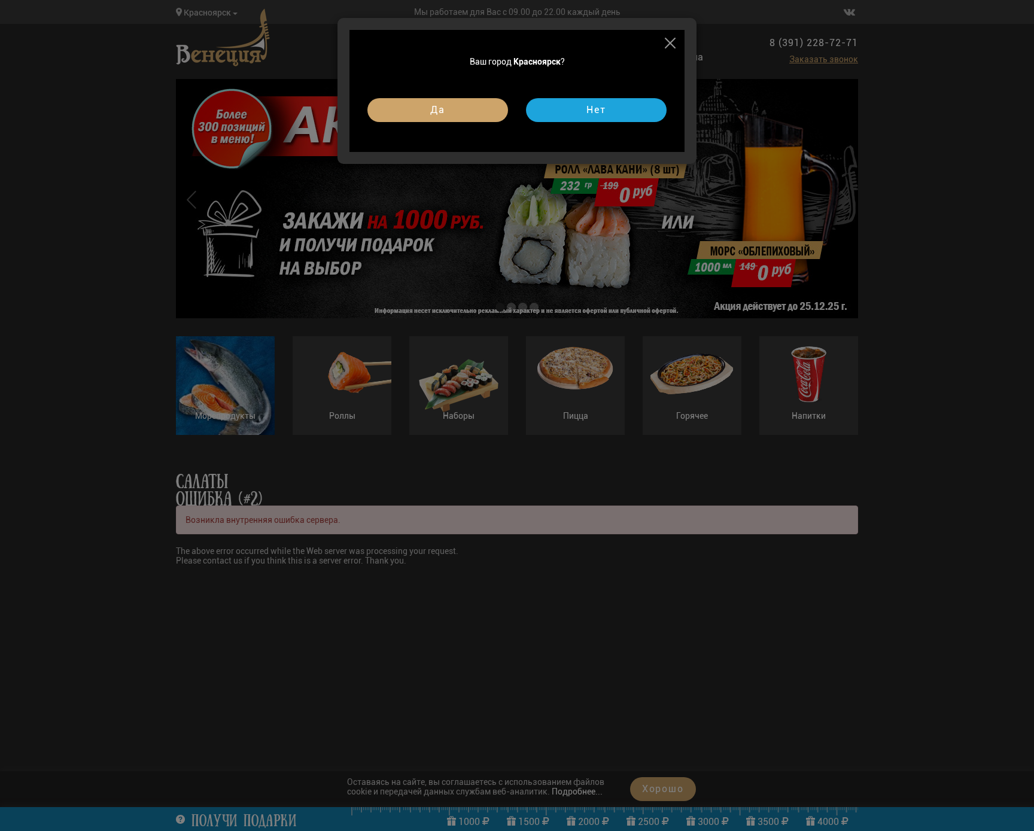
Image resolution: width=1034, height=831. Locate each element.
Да (437, 109)
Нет (596, 109)
